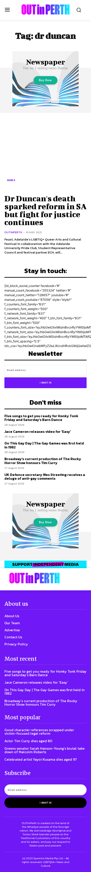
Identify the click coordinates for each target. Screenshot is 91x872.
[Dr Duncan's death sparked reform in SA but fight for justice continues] (45, 153)
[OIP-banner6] (45, 564)
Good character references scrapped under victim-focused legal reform (39, 731)
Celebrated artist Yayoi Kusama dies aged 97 (40, 759)
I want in (45, 383)
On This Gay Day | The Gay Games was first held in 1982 (44, 445)
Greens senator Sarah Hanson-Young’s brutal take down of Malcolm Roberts (44, 750)
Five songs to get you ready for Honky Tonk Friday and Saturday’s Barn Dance (41, 417)
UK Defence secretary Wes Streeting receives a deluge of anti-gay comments (44, 476)
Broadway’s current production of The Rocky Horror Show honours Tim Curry (42, 460)
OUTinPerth (13, 232)
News (11, 180)
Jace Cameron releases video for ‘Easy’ (37, 431)
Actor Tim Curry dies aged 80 (28, 740)
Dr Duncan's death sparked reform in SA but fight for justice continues (45, 210)
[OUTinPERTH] (45, 9)
